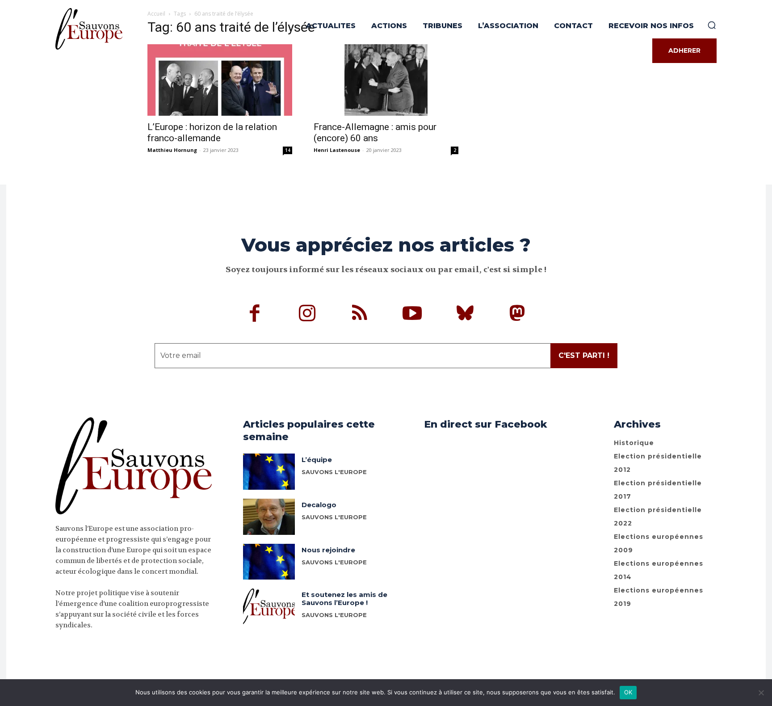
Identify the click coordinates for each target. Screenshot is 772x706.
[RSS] (360, 314)
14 (287, 150)
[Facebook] (255, 314)
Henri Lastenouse (337, 150)
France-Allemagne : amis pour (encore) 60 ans (375, 132)
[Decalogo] (269, 517)
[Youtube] (412, 314)
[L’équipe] (269, 472)
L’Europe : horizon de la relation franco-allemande (212, 132)
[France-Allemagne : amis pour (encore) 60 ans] (386, 80)
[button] (712, 25)
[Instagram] (307, 314)
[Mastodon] (517, 314)
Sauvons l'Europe (334, 517)
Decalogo (319, 504)
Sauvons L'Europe (334, 471)
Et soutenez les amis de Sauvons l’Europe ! (344, 598)
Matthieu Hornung (172, 150)
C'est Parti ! (583, 355)
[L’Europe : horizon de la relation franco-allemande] (219, 80)
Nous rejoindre (328, 550)
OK (628, 692)
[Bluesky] (465, 314)
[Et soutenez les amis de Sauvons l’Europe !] (269, 606)
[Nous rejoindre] (269, 562)
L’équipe (317, 459)
